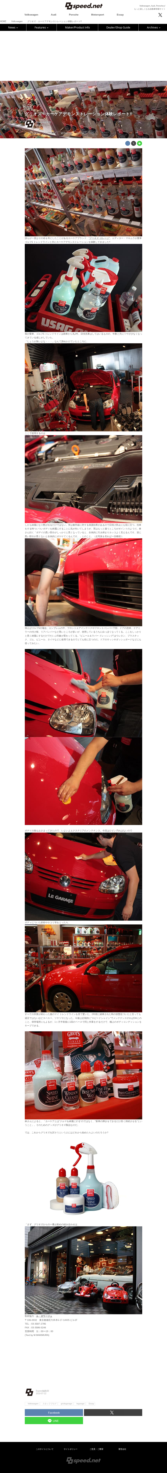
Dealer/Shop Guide (118, 27)
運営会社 (122, 1449)
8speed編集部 (43, 122)
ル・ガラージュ (44, 1316)
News (12, 27)
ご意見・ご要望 (96, 1449)
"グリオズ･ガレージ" (99, 238)
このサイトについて (44, 1449)
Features (40, 27)
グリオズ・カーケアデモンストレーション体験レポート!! (78, 114)
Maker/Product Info (77, 27)
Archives (153, 27)
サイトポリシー (70, 1449)
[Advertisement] (83, 55)
